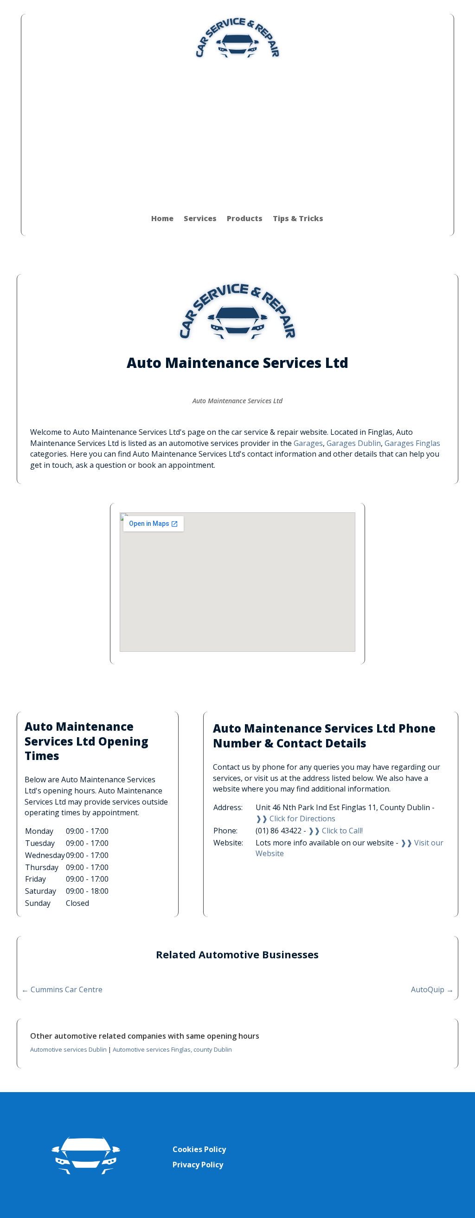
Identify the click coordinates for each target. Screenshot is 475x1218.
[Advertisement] (237, 131)
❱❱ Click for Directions (295, 818)
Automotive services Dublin (68, 1049)
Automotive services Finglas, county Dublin (172, 1049)
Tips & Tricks (298, 218)
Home (162, 218)
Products (245, 218)
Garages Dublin (354, 443)
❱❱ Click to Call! (335, 830)
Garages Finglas (412, 443)
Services (200, 218)
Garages (308, 443)
